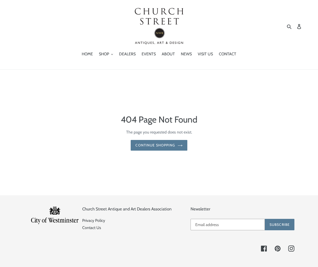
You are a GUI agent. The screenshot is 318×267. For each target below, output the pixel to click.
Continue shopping (155, 145)
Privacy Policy (93, 220)
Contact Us (91, 227)
